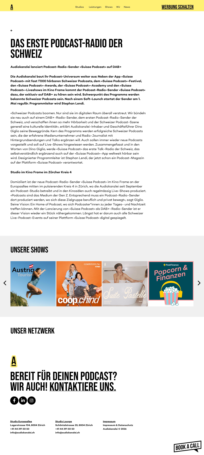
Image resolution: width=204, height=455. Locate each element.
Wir (118, 7)
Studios (79, 7)
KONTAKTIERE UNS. (83, 387)
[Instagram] (31, 400)
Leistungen (95, 7)
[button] (4, 282)
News (127, 7)
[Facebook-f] (14, 400)
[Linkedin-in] (23, 400)
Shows (109, 7)
